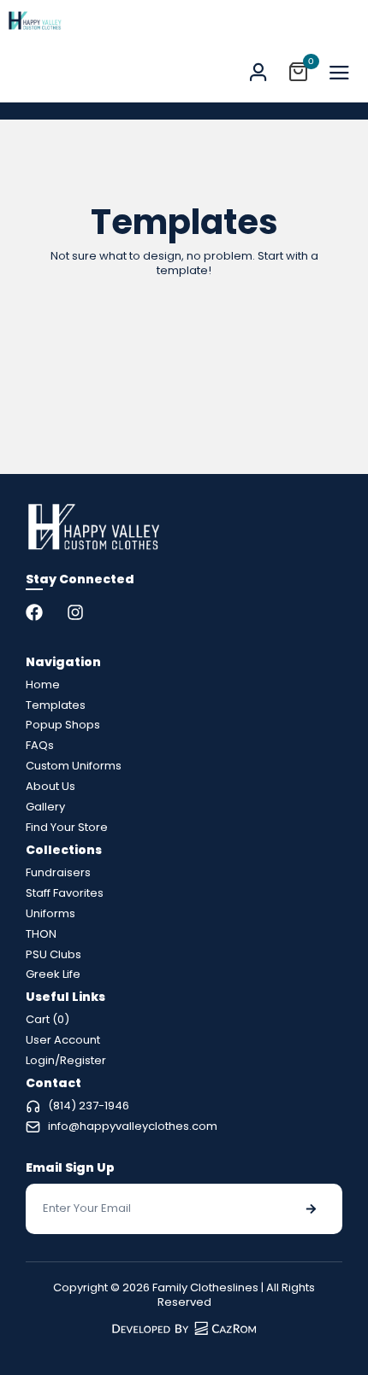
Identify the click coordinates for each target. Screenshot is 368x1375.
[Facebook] (34, 612)
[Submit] (310, 1209)
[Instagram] (75, 612)
